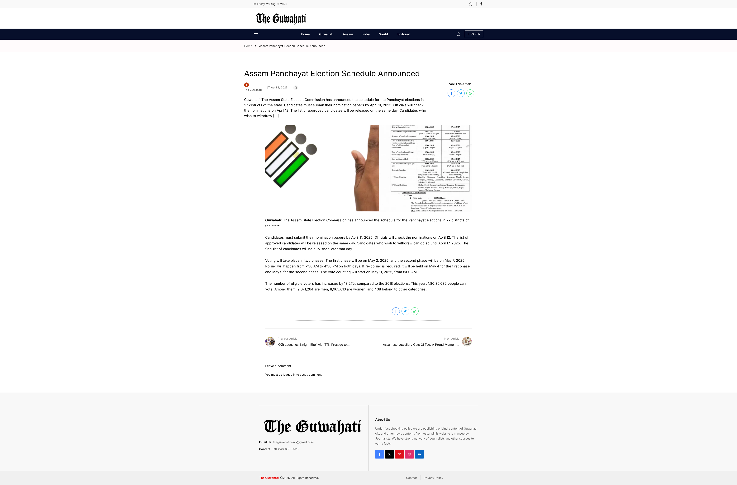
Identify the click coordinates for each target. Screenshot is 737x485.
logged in (289, 374)
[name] (481, 3)
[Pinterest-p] (399, 454)
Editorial (403, 34)
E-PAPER (474, 34)
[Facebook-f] (379, 454)
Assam (348, 34)
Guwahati (326, 34)
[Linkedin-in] (419, 454)
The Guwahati (253, 89)
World (383, 34)
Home (305, 34)
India (366, 34)
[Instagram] (409, 454)
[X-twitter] (389, 454)
